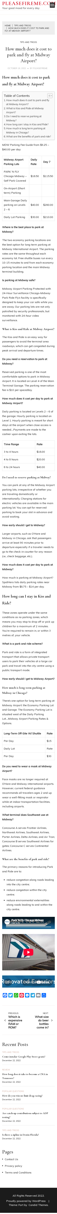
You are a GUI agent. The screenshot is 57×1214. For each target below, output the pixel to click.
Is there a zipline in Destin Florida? (20, 1134)
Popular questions (13, 1091)
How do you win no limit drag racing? (22, 1095)
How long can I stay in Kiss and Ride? (27, 124)
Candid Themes (38, 1205)
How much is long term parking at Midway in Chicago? (25, 130)
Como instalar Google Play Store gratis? (23, 1056)
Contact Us (11, 1159)
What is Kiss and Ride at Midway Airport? (25, 110)
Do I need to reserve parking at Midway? (24, 118)
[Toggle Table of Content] (48, 95)
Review (6, 1070)
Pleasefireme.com (29, 3)
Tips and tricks (28, 42)
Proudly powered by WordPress (26, 1201)
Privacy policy (13, 1166)
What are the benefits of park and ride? (28, 136)
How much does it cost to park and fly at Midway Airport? (27, 102)
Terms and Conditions (18, 1172)
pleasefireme (40, 68)
